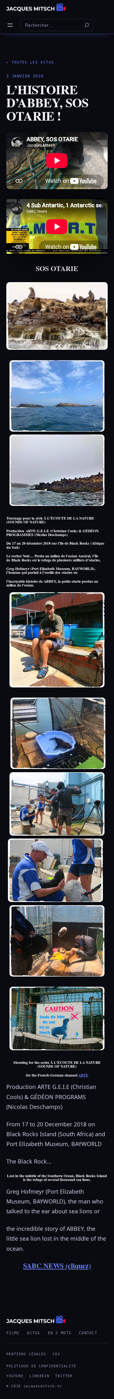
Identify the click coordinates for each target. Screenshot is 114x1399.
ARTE (83, 1075)
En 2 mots (59, 1333)
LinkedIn (39, 1376)
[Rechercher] (86, 25)
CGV (56, 1354)
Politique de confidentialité (41, 1366)
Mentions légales (26, 1354)
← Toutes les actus (30, 62)
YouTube (15, 1376)
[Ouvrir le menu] (10, 25)
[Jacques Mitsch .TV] (36, 7)
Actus (33, 1333)
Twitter (64, 1376)
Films (12, 1333)
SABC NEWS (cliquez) (57, 1265)
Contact (88, 1333)
